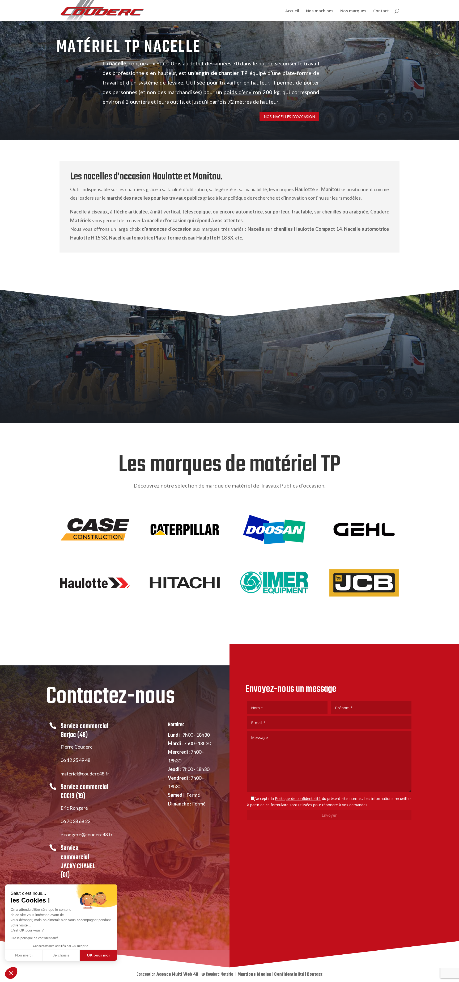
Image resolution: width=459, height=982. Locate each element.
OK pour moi (98, 955)
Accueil (292, 11)
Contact (381, 11)
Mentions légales (254, 974)
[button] (11, 973)
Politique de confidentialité (298, 798)
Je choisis (61, 955)
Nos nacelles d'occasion (289, 116)
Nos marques (353, 11)
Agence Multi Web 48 (177, 974)
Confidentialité (289, 974)
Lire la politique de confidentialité (34, 938)
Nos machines (319, 11)
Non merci (23, 955)
